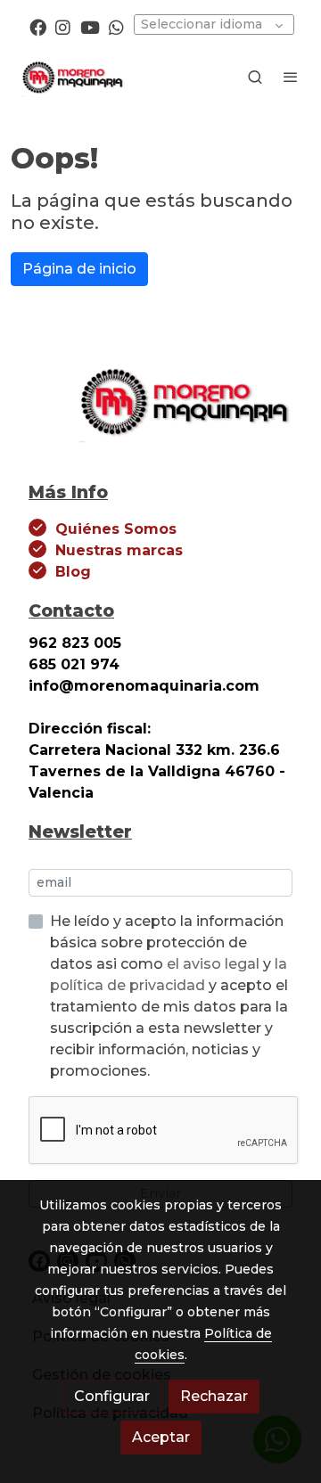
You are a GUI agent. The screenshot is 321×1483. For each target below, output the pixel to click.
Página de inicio (79, 268)
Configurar (112, 1396)
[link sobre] (160, 410)
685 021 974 (74, 664)
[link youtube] (90, 26)
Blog (73, 571)
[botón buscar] (255, 77)
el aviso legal (215, 963)
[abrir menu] (291, 77)
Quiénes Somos (116, 528)
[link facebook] (37, 26)
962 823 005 (75, 643)
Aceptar (161, 1437)
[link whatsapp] (116, 26)
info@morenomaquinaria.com (146, 685)
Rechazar (214, 1396)
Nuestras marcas (119, 550)
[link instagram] (62, 26)
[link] (71, 76)
